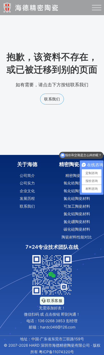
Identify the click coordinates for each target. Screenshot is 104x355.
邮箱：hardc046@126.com (52, 327)
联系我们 (52, 99)
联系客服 (54, 300)
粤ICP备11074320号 (56, 351)
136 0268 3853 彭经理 (57, 320)
